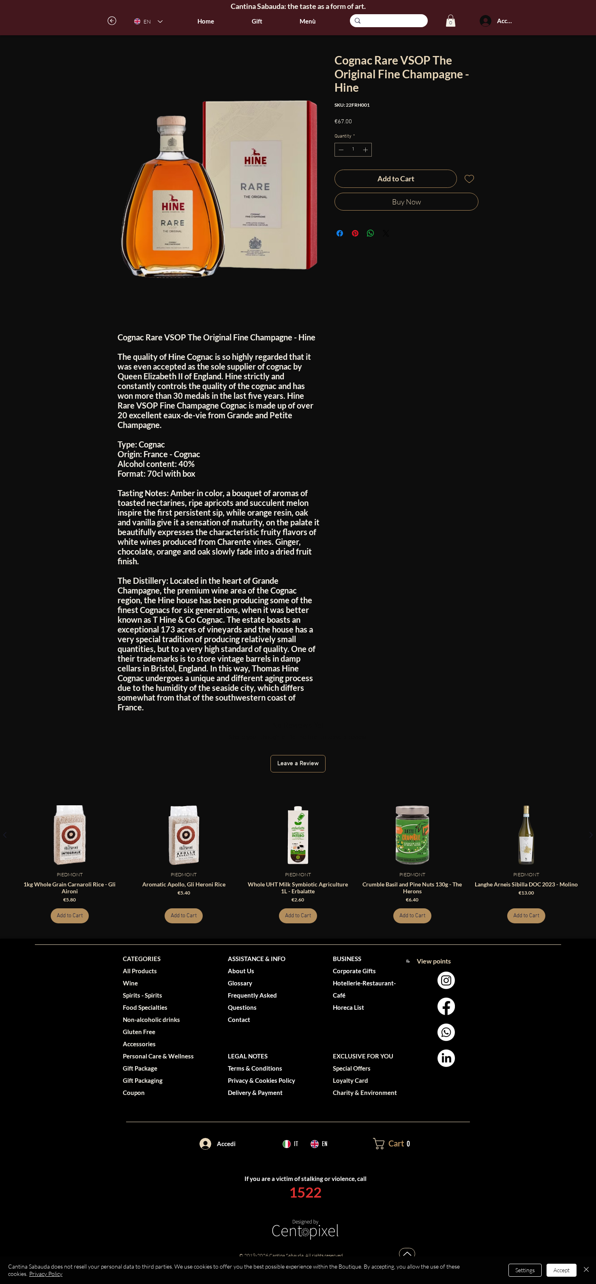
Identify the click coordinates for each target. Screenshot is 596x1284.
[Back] (112, 20)
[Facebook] (446, 1006)
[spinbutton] (353, 149)
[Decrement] (340, 149)
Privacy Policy (45, 1273)
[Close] (586, 1270)
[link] (451, 21)
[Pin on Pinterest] (355, 233)
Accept (561, 1270)
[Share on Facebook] (340, 233)
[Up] (407, 1254)
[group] (298, 864)
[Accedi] (485, 21)
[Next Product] (591, 835)
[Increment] (366, 149)
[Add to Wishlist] (469, 179)
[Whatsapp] (446, 1032)
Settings (525, 1270)
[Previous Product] (5, 835)
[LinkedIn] (446, 1058)
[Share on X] (386, 233)
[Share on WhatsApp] (370, 233)
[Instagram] (446, 980)
